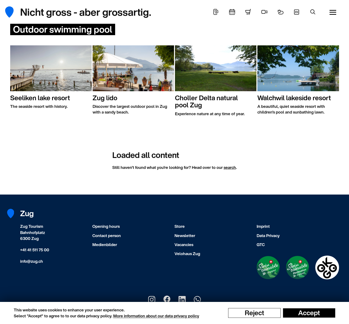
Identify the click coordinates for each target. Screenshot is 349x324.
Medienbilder (104, 245)
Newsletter (184, 235)
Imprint (263, 226)
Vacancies (183, 245)
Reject (254, 313)
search (230, 167)
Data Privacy (268, 235)
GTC (261, 245)
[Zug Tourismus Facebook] (166, 299)
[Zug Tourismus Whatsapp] (197, 299)
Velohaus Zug (187, 254)
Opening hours (106, 226)
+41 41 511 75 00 (34, 250)
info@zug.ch (31, 261)
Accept (309, 313)
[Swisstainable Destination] (297, 267)
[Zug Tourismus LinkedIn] (182, 299)
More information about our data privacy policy (156, 316)
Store (179, 226)
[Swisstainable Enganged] (268, 267)
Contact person (106, 235)
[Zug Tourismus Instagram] (151, 299)
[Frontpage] (13, 12)
